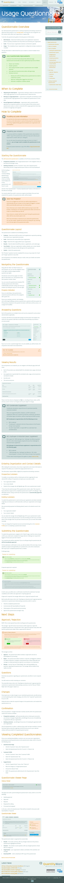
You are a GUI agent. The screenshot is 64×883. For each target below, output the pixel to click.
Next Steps (50, 70)
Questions (51, 74)
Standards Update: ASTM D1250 (9, 868)
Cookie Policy (55, 877)
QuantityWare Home (6, 18)
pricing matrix (20, 32)
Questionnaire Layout (54, 52)
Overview (24, 2)
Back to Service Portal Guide (8, 857)
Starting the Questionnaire (55, 50)
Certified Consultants (39, 5)
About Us (38, 2)
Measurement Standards (28, 5)
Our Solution (31, 2)
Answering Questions (53, 58)
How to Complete (52, 48)
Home (19, 2)
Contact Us (51, 2)
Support (44, 2)
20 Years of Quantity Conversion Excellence (12, 866)
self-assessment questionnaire (11, 159)
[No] (62, 879)
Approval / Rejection (53, 72)
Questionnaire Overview (53, 44)
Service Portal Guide (18, 18)
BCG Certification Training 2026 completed (12, 871)
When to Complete (52, 46)
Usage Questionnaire (52, 42)
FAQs (20, 5)
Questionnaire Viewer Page (55, 84)
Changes (51, 76)
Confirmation (52, 78)
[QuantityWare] (8, 2)
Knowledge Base (13, 5)
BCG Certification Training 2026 (9, 873)
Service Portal (5, 5)
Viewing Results (52, 60)
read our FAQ (35, 456)
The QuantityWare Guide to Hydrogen (11, 869)
